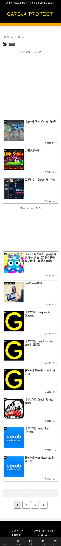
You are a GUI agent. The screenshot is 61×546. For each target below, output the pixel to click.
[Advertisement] (30, 84)
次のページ (30, 493)
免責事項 (15, 535)
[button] (54, 439)
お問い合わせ (45, 535)
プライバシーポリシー (45, 531)
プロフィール (16, 531)
